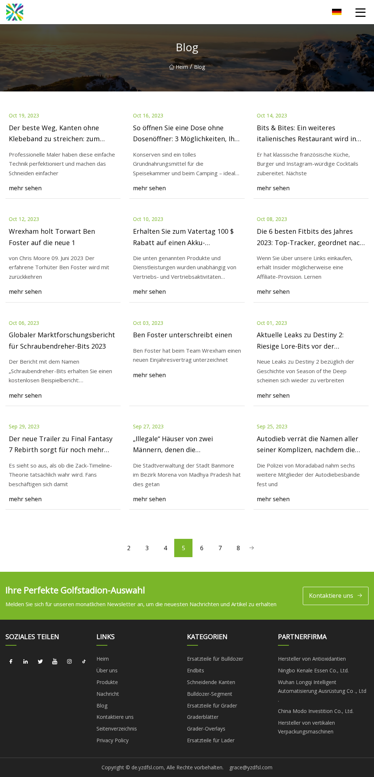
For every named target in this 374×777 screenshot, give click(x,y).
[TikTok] (84, 661)
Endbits (195, 670)
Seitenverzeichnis (116, 728)
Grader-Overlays (206, 728)
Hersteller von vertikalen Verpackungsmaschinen (306, 727)
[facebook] (10, 661)
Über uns (107, 670)
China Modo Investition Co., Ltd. (316, 710)
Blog (101, 705)
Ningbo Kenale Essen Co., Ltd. (313, 670)
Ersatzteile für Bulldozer (215, 658)
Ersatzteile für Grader (212, 705)
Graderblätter (202, 716)
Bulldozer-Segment (209, 693)
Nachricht (107, 693)
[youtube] (54, 661)
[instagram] (69, 661)
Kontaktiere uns (331, 596)
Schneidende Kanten (211, 682)
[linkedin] (25, 661)
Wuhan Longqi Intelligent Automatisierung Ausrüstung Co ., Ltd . (322, 691)
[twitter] (40, 661)
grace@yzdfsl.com (250, 767)
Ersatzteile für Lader (210, 740)
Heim (182, 66)
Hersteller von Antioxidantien (312, 658)
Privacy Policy (112, 740)
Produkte (107, 682)
